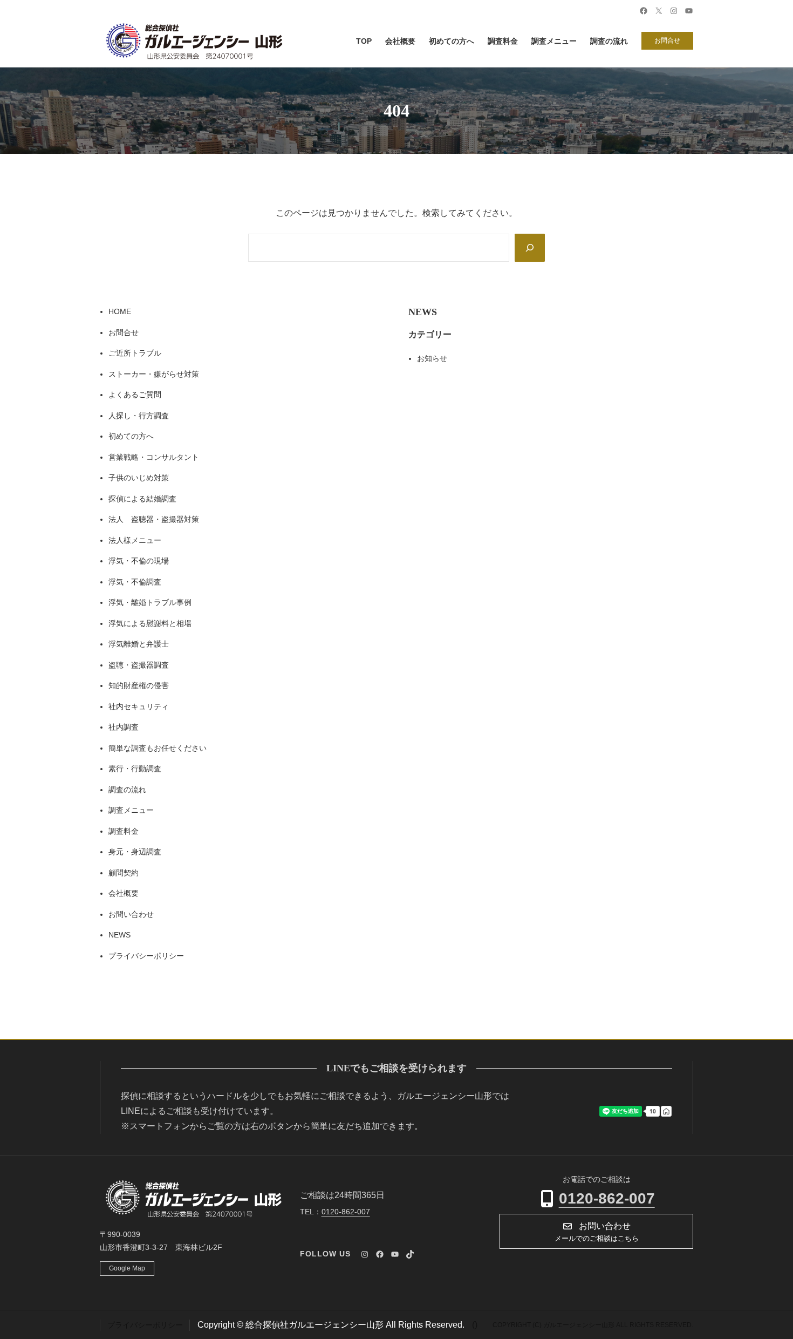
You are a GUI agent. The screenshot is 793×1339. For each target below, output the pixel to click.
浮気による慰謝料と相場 (150, 623)
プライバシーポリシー (146, 955)
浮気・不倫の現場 (138, 560)
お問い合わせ (131, 914)
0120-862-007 (607, 1198)
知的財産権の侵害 (138, 685)
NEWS (119, 934)
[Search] (530, 248)
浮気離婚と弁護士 (138, 644)
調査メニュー (131, 810)
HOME (119, 311)
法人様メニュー (134, 540)
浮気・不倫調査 (134, 581)
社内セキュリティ (138, 706)
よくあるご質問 (134, 394)
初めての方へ (131, 436)
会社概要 (123, 893)
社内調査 (123, 727)
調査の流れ (127, 789)
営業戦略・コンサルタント (153, 457)
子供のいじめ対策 (138, 477)
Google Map (127, 1268)
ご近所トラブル (134, 353)
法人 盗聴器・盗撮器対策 (153, 519)
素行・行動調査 (134, 768)
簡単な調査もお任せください (157, 748)
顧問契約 (123, 872)
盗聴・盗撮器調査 (138, 665)
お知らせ (432, 358)
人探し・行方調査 (138, 415)
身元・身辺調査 (134, 851)
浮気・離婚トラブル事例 (150, 602)
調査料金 (123, 831)
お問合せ (667, 40)
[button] (596, 1231)
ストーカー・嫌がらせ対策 (153, 374)
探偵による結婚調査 (142, 498)
